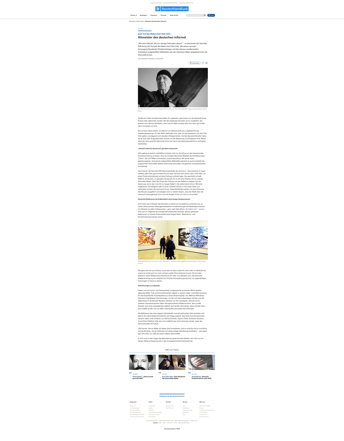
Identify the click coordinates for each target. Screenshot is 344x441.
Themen (132, 15)
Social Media (170, 408)
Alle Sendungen (135, 408)
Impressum (194, 420)
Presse (201, 408)
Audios (151, 408)
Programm (153, 15)
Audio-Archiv (174, 15)
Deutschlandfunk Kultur (170, 3)
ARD (160, 422)
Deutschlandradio (156, 3)
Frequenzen (152, 416)
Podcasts (163, 15)
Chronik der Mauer (184, 422)
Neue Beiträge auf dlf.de (137, 414)
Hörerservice (170, 406)
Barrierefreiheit (204, 416)
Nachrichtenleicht (135, 412)
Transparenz (203, 412)
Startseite (132, 21)
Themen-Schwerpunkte (137, 416)
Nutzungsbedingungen (182, 420)
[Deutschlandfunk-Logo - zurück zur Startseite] (172, 8)
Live (212, 15)
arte (175, 422)
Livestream (152, 406)
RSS (184, 414)
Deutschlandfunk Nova (186, 3)
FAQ (184, 406)
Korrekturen (203, 414)
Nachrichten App (154, 414)
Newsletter (186, 408)
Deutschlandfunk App (155, 412)
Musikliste (186, 412)
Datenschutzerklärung (166, 420)
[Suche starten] (204, 15)
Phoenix (169, 422)
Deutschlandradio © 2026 (172, 429)
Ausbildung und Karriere (207, 410)
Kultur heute (140, 21)
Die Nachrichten (135, 410)
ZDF (164, 422)
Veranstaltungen (188, 410)
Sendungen (143, 15)
